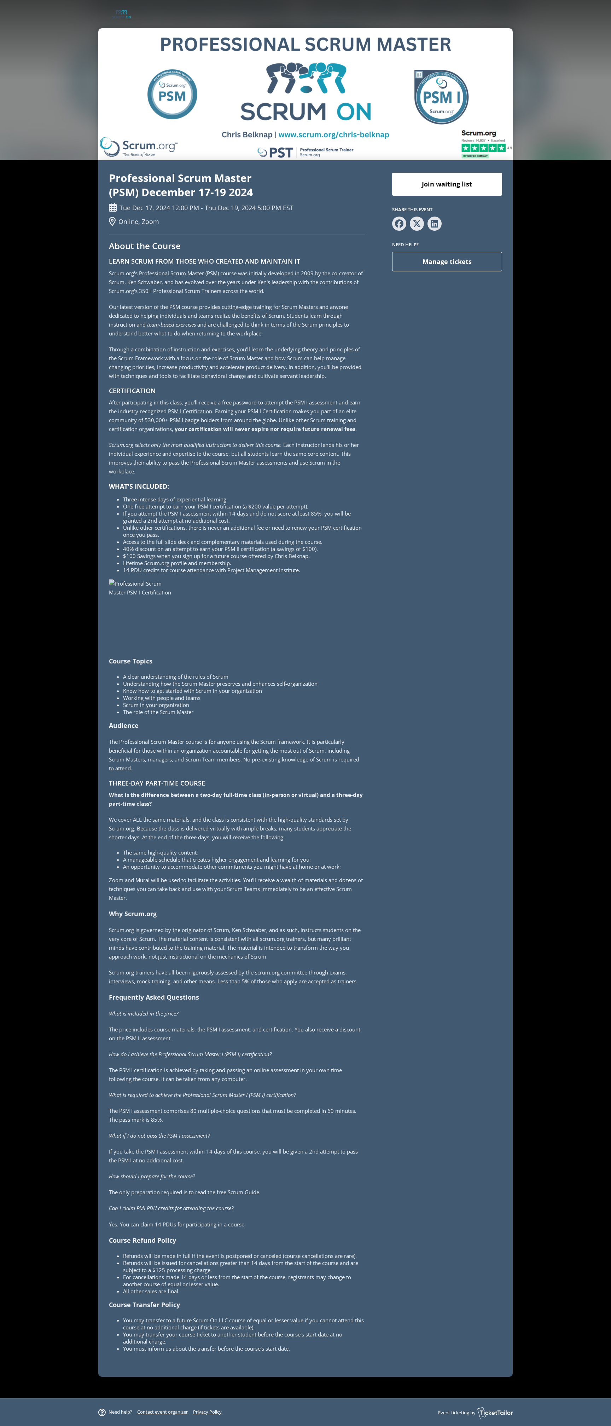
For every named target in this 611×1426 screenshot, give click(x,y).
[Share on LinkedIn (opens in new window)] (434, 224)
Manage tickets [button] (447, 261)
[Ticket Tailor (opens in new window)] (495, 1412)
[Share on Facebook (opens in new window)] (399, 224)
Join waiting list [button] (447, 184)
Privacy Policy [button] (207, 1412)
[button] (162, 1412)
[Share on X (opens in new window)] (417, 224)
